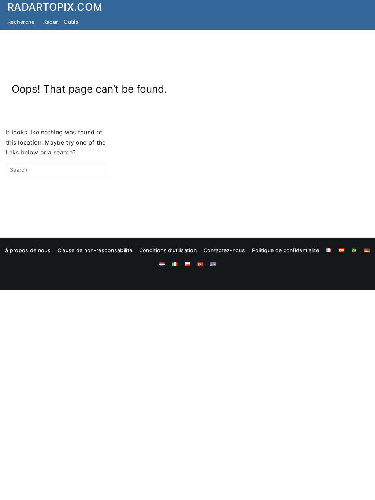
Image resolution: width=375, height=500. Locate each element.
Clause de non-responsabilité (94, 250)
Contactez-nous (224, 250)
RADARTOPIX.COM (54, 7)
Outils (71, 22)
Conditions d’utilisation (168, 250)
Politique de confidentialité (285, 250)
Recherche (21, 22)
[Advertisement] (187, 56)
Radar (50, 22)
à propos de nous (28, 250)
